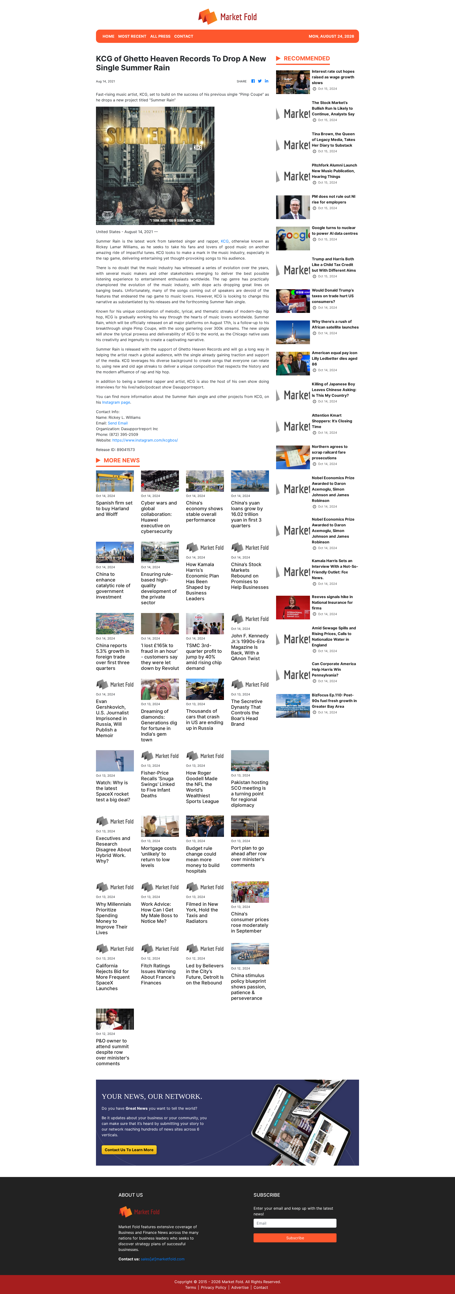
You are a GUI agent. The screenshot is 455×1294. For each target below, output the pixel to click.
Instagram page (116, 402)
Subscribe (295, 1237)
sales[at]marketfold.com (163, 1259)
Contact (261, 1287)
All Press (160, 36)
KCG (225, 241)
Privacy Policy (213, 1287)
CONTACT (183, 36)
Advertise (240, 1287)
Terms (190, 1287)
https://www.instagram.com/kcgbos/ (145, 440)
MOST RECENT (132, 36)
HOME (108, 36)
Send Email (118, 423)
